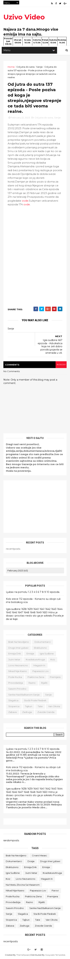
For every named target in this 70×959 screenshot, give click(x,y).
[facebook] (56, 3)
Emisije (30, 653)
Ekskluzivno (40, 647)
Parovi (55, 890)
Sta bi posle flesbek (35, 700)
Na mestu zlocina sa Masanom (23, 884)
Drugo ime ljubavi (18, 647)
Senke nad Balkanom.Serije (24, 694)
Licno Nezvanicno (18, 665)
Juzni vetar (14, 659)
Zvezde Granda (45, 712)
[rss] (52, 3)
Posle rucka (15, 677)
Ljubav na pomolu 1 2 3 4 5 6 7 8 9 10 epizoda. (33, 591)
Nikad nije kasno (17, 671)
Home (11, 66)
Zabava (12, 712)
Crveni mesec (39, 855)
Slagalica (13, 700)
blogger (61, 364)
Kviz (52, 659)
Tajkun (28, 706)
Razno (32, 682)
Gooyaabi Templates (55, 955)
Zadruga (27, 712)
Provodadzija (15, 682)
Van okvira (54, 706)
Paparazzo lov (40, 671)
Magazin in (39, 665)
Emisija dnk (14, 653)
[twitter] (60, 3)
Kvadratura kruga (35, 659)
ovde (25, 200)
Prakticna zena (36, 677)
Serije (39, 66)
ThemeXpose (22, 955)
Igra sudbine (47, 653)
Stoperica (13, 706)
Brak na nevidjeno (18, 642)
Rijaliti (44, 682)
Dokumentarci (42, 642)
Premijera (55, 677)
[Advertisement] (35, 506)
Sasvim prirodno (17, 688)
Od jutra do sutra (25, 66)
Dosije (31, 861)
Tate (40, 706)
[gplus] (65, 3)
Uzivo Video (24, 17)
